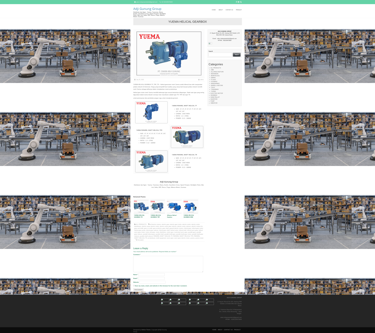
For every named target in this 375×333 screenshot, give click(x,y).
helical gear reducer (152, 230)
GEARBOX (214, 95)
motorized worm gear (180, 232)
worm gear (170, 238)
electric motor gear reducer (168, 226)
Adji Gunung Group (147, 8)
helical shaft (182, 230)
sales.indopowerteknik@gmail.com (146, 2)
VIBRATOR (214, 103)
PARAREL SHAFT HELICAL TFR (183, 236)
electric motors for (197, 226)
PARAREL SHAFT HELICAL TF (163, 236)
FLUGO (213, 79)
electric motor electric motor (150, 226)
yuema (192, 238)
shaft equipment (161, 238)
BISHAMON (214, 73)
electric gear (165, 224)
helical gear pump (139, 230)
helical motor (174, 230)
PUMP (212, 101)
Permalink (140, 240)
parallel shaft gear (169, 234)
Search (211, 51)
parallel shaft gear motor (183, 234)
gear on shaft (148, 228)
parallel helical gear (149, 234)
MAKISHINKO (215, 83)
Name (135, 274)
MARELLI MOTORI (217, 85)
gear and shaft (138, 228)
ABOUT (221, 10)
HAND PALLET (215, 97)
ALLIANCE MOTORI (217, 72)
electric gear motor (176, 224)
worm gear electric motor (182, 238)
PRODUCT (239, 10)
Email (135, 278)
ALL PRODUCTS (141, 224)
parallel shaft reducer (146, 236)
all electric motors (155, 224)
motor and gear (150, 232)
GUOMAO (214, 81)
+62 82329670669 (167, 2)
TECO (213, 87)
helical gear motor (197, 228)
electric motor (186, 224)
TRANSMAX (215, 89)
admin (202, 79)
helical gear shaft (164, 230)
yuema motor (199, 238)
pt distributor (151, 238)
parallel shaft (160, 234)
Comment (137, 254)
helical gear (187, 228)
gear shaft (165, 228)
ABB (212, 70)
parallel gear (192, 232)
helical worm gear (192, 230)
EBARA (213, 77)
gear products (157, 228)
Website (136, 282)
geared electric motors (176, 228)
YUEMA (213, 91)
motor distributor (161, 232)
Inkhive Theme (146, 329)
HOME (214, 10)
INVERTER (214, 99)
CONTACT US (229, 10)
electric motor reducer (184, 226)
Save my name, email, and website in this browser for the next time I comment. (161, 286)
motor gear (170, 232)
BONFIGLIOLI (215, 75)
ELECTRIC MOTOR (217, 93)
